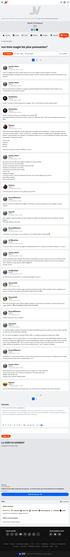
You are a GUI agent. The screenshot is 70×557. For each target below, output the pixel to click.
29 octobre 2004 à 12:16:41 (14, 200)
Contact (6, 544)
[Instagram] (16, 534)
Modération (45, 544)
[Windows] (59, 534)
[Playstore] (50, 534)
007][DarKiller (13, 240)
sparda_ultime (13, 66)
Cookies (16, 546)
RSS (51, 546)
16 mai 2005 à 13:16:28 (14, 353)
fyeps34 (11, 212)
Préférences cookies (34, 546)
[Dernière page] (40, 395)
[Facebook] (7, 534)
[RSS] (25, 534)
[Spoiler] (24, 425)
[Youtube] (20, 534)
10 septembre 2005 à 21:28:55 (15, 367)
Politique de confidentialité (58, 544)
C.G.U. (32, 544)
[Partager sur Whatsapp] (35, 30)
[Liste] (14, 425)
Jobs (56, 546)
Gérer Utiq (23, 546)
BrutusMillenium (14, 198)
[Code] (22, 425)
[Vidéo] (33, 425)
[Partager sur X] (37, 30)
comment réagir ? (21, 407)
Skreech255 (12, 283)
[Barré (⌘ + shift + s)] (11, 425)
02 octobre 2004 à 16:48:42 (14, 100)
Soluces (55, 35)
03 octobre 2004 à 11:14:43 (14, 128)
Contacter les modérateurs (10, 513)
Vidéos (35, 35)
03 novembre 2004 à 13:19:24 (15, 215)
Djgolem (11, 383)
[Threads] (33, 534)
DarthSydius (12, 97)
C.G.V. (38, 544)
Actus (17, 35)
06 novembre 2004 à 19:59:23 (15, 256)
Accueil (3, 18)
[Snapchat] (38, 534)
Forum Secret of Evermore (30, 18)
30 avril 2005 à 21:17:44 (14, 314)
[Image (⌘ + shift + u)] (31, 425)
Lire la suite (4, 491)
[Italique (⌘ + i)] (6, 425)
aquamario (12, 324)
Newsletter (45, 546)
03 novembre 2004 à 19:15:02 (15, 231)
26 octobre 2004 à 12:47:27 (14, 158)
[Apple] (55, 534)
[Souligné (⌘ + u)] (8, 425)
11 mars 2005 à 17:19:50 (14, 300)
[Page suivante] (36, 395)
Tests (26, 35)
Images (45, 35)
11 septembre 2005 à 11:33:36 (15, 385)
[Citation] (19, 425)
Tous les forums (19, 18)
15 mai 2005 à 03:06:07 (14, 327)
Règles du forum (23, 513)
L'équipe (12, 544)
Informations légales (23, 544)
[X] (11, 534)
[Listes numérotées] (17, 425)
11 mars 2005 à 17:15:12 (14, 286)
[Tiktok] (29, 534)
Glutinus (11, 125)
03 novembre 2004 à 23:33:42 (15, 243)
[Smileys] (28, 425)
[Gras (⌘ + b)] (3, 425)
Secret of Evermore (10, 18)
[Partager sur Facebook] (32, 30)
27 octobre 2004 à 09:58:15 (14, 188)
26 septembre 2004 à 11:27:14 (15, 69)
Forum (65, 35)
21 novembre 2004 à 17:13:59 (15, 274)
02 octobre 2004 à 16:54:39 (14, 112)
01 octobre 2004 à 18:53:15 (14, 85)
